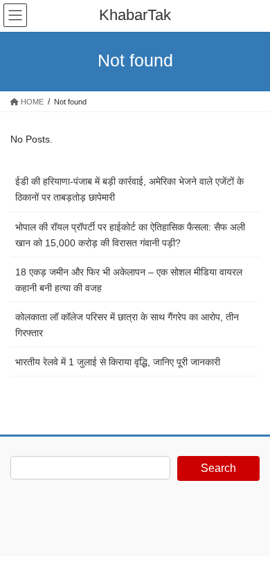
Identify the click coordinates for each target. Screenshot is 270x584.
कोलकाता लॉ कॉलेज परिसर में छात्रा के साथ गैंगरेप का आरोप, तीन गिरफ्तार (127, 324)
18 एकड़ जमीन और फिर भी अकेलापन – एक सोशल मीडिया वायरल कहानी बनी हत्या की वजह (128, 279)
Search (218, 468)
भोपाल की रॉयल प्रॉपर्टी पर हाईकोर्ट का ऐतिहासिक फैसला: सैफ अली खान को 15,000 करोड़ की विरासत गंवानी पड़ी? (130, 234)
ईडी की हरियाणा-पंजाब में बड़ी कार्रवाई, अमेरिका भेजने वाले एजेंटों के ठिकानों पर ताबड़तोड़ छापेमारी (129, 189)
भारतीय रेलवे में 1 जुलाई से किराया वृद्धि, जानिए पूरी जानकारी (117, 361)
